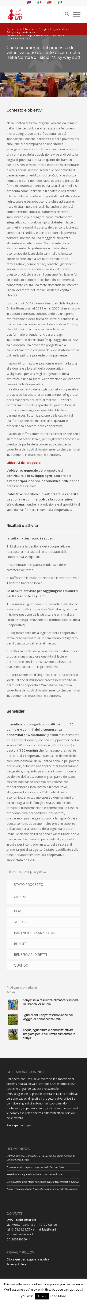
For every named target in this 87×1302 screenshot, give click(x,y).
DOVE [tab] (18, 911)
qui (17, 1259)
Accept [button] (42, 1296)
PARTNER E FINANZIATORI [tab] (34, 933)
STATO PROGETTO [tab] (28, 884)
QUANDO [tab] (21, 965)
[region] (43, 896)
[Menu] (74, 14)
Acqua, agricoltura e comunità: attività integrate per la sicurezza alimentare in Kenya (49, 1033)
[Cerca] (65, 14)
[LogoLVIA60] (36, 14)
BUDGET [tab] (20, 944)
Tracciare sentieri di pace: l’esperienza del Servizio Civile (35, 1167)
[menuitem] (29, 2)
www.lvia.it (26, 1234)
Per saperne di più (19, 1125)
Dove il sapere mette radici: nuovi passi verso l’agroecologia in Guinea (43, 1181)
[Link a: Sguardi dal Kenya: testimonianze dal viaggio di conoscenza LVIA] (13, 1019)
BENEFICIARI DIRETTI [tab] (30, 954)
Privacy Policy (16, 1264)
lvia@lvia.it (49, 1229)
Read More (58, 1296)
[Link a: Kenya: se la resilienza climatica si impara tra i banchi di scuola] (13, 1004)
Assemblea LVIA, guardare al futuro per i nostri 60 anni (35, 1174)
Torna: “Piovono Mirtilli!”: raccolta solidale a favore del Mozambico (42, 1188)
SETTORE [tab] (21, 922)
